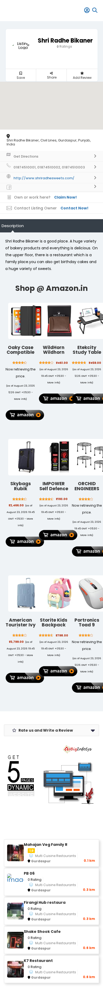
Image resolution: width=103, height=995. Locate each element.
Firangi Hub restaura (44, 902)
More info (20, 399)
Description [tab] (13, 225)
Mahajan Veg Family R (45, 844)
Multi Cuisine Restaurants (55, 856)
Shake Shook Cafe (42, 931)
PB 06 (29, 873)
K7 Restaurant (38, 960)
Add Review (82, 77)
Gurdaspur (41, 861)
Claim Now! (65, 197)
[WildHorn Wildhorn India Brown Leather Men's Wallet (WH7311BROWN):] (59, 321)
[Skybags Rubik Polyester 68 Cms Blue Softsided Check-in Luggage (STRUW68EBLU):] (26, 457)
